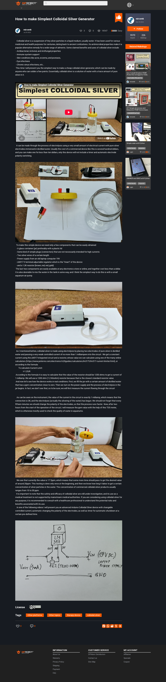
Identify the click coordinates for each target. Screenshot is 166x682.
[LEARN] (37, 8)
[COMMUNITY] (23, 8)
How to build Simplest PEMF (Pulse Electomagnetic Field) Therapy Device (137, 74)
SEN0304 (141, 148)
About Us (56, 654)
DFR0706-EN (131, 148)
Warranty (56, 658)
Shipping (56, 665)
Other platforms (35, 615)
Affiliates (127, 654)
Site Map (91, 662)
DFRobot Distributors (96, 654)
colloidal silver (93, 615)
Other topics (54, 615)
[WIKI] (30, 8)
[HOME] (18, 8)
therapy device (73, 615)
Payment (56, 669)
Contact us (92, 658)
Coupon (127, 662)
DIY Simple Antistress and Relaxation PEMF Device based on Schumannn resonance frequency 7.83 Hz (138, 109)
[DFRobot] (26, 5)
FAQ (54, 673)
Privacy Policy (58, 662)
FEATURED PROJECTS (135, 78)
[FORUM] (27, 8)
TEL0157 (141, 183)
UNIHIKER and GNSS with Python (138, 178)
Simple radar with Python (136, 143)
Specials (127, 658)
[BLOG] (34, 8)
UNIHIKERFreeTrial (133, 113)
